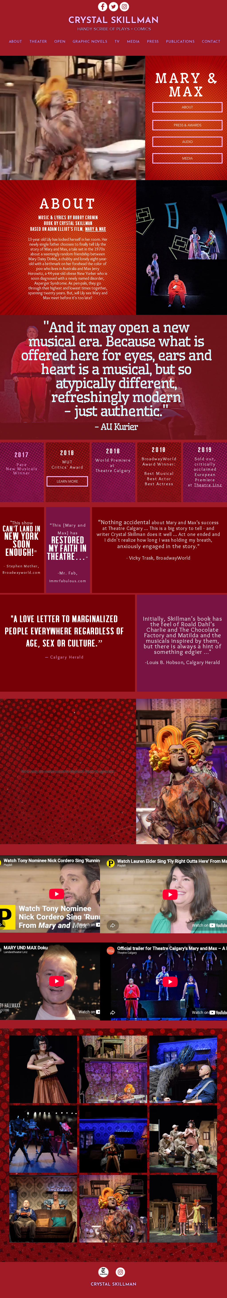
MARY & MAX (95, 229)
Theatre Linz (208, 484)
